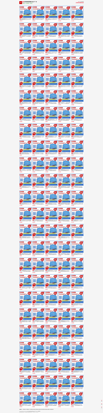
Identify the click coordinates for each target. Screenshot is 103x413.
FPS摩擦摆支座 (31, 409)
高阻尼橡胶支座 (43, 409)
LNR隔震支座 (24, 409)
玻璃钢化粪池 (52, 409)
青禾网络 (39, 411)
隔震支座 (34, 409)
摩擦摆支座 (37, 409)
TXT (34, 411)
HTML (30, 411)
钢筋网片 (49, 409)
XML (32, 411)
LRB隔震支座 (27, 409)
